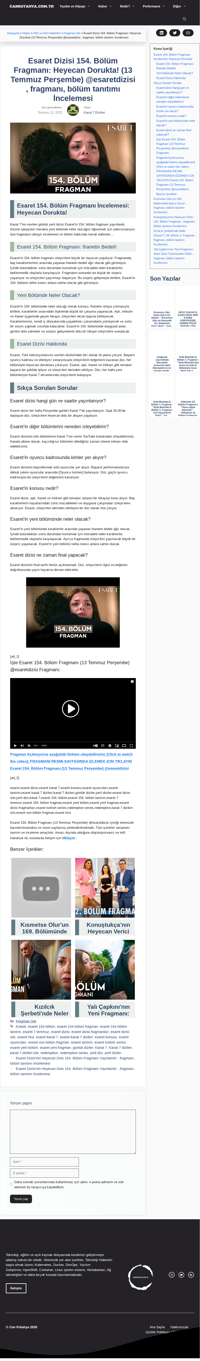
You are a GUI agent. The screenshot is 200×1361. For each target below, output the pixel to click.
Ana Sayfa (157, 1327)
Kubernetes (43, 1265)
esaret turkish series (110, 1042)
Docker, (59, 1265)
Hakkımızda (179, 1327)
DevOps (71, 1265)
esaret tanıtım (81, 1042)
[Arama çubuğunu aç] (184, 19)
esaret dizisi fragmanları (90, 1032)
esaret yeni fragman (55, 1048)
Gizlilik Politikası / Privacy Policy (169, 1332)
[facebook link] (191, 1275)
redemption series (74, 1053)
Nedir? (125, 6)
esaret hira (25, 1037)
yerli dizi (96, 1053)
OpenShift (30, 1270)
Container (46, 1270)
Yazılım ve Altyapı (72, 6)
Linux (59, 1270)
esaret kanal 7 (47, 1037)
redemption (49, 1053)
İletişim (16, 1288)
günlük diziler (83, 1048)
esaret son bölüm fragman (48, 1042)
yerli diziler (113, 1053)
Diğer (177, 6)
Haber (102, 6)
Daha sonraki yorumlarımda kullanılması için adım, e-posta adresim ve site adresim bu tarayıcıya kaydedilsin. (69, 1184)
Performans (151, 6)
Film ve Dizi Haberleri (46, 33)
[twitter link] (181, 1275)
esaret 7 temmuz (36, 1032)
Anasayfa (13, 33)
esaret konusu (106, 1037)
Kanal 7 (101, 1048)
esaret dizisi (60, 1032)
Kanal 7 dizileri (120, 1048)
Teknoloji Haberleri (98, 1260)
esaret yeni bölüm (24, 1048)
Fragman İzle (72, 33)
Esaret (21, 1027)
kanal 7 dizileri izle (24, 1053)
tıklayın (69, 838)
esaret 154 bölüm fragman (77, 1027)
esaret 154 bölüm (41, 1027)
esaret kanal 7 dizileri (76, 1037)
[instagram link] (172, 1275)
